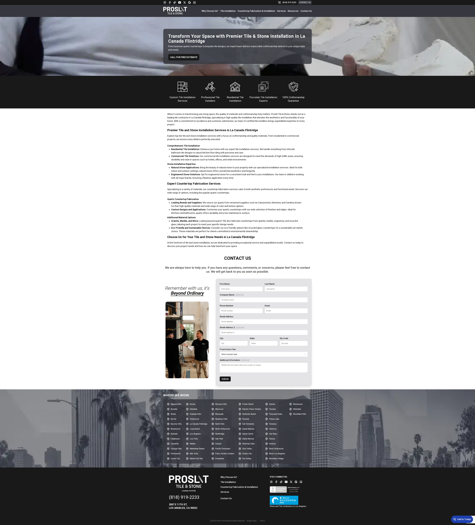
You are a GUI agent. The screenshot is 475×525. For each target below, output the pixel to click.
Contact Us (305, 2)
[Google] (189, 2)
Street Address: (227, 316)
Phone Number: (227, 306)
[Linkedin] (194, 2)
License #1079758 (189, 491)
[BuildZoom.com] (288, 500)
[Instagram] (164, 2)
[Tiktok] (174, 2)
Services (281, 11)
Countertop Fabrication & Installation (256, 11)
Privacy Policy (252, 521)
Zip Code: (284, 338)
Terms (262, 521)
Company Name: (231, 295)
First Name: (225, 284)
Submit (225, 379)
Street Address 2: (232, 327)
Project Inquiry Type (228, 349)
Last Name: (270, 284)
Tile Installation (228, 11)
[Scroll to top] (5, 520)
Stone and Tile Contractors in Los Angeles (288, 506)
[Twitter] (184, 2)
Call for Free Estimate (183, 57)
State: (252, 338)
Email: (267, 306)
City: (222, 338)
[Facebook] (169, 2)
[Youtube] (179, 2)
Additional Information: (234, 360)
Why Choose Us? (210, 11)
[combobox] (264, 354)
